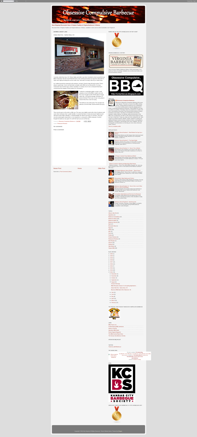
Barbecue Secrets (113, 222)
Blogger (120, 431)
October (113, 277)
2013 (111, 270)
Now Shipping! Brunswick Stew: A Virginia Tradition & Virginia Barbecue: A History (76, 25)
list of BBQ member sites (140, 355)
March (113, 300)
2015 (111, 266)
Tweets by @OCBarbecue (115, 346)
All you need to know (138, 356)
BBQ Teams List (112, 324)
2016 (111, 264)
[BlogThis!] (86, 121)
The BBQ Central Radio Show (116, 334)
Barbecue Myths (112, 220)
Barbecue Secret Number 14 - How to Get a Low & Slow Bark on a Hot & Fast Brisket (128, 187)
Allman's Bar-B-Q (113, 213)
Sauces (110, 242)
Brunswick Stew (112, 226)
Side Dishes (111, 246)
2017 (111, 262)
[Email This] (84, 121)
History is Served (113, 328)
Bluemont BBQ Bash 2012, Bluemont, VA (121, 289)
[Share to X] (87, 121)
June (112, 294)
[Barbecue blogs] (117, 49)
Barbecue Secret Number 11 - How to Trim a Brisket (127, 148)
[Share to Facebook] (89, 121)
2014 (111, 268)
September (114, 280)
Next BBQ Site (121, 353)
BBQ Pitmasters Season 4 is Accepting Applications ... (124, 285)
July (112, 292)
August (113, 282)
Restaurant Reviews (62, 123)
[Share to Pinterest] (90, 121)
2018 (111, 260)
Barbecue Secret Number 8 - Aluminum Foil (125, 201)
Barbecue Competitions (114, 216)
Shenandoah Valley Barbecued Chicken (124, 178)
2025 (111, 253)
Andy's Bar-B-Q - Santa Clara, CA (119, 287)
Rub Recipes (112, 240)
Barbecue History (113, 218)
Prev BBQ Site (135, 353)
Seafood (111, 244)
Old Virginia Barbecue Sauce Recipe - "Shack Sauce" (128, 170)
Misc (110, 231)
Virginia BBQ (112, 248)
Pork (110, 233)
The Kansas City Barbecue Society (117, 335)
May (112, 296)
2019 (111, 258)
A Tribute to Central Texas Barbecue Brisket (125, 156)
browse (125, 355)
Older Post (101, 168)
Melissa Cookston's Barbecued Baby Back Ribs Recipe (122, 163)
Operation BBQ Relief (114, 330)
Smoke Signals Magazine (115, 332)
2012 (111, 272)
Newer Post (57, 168)
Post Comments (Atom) (66, 171)
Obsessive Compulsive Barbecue (67, 121)
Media (110, 229)
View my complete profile (115, 126)
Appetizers (111, 214)
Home (80, 168)
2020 (111, 255)
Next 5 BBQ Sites (128, 353)
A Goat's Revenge (115, 283)
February (113, 302)
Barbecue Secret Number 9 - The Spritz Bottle (126, 140)
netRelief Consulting (137, 359)
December (114, 273)
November (114, 275)
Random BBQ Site (142, 353)
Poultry (110, 235)
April (112, 298)
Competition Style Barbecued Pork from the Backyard (128, 194)
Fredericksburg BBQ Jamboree (116, 326)
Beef (110, 224)
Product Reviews (113, 237)
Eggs (110, 227)
